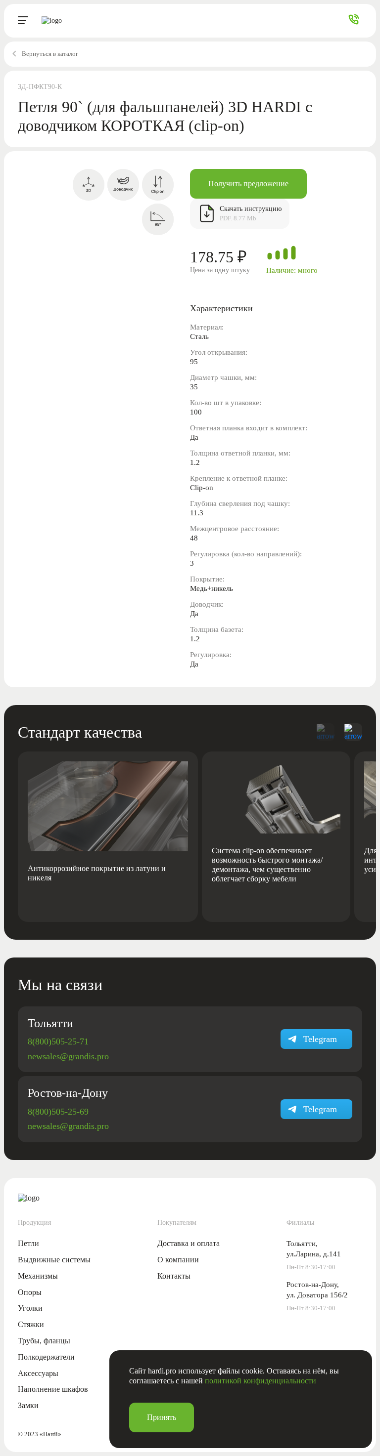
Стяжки (31, 1324)
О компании (178, 1259)
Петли (28, 1243)
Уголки (30, 1308)
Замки (28, 1405)
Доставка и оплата (188, 1243)
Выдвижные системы (54, 1259)
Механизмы (38, 1276)
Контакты (173, 1276)
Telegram (320, 1039)
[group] (108, 836)
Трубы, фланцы (44, 1340)
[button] (353, 732)
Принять (161, 1417)
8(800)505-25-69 (58, 1112)
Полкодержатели (46, 1357)
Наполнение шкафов (53, 1389)
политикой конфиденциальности (260, 1380)
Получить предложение (248, 183)
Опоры (30, 1292)
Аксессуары (38, 1373)
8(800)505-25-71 (58, 1041)
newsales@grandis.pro (68, 1056)
